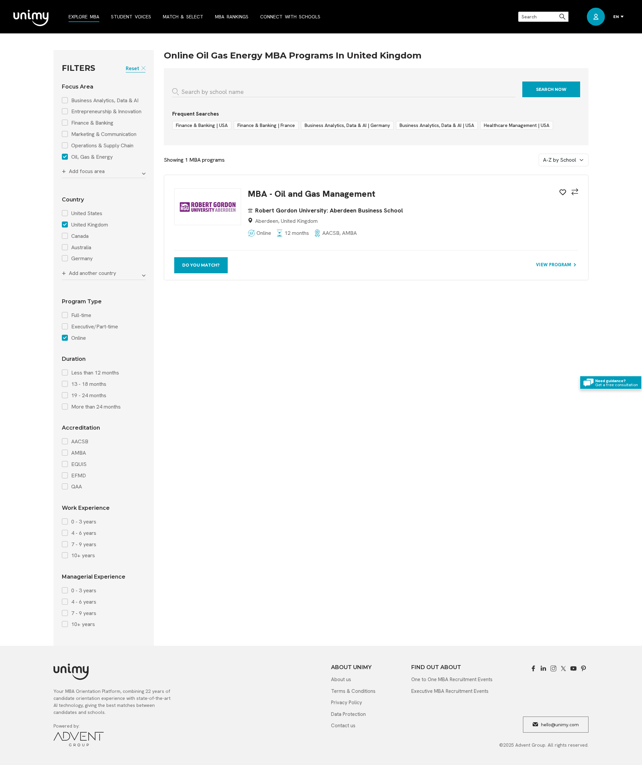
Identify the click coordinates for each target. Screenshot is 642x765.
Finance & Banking (92, 123)
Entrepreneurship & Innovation (106, 111)
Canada (80, 236)
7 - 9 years (83, 544)
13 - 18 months (88, 384)
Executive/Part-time (94, 326)
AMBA (78, 453)
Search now (551, 89)
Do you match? (201, 265)
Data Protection (348, 714)
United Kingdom (89, 224)
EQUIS (79, 464)
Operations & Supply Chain (102, 145)
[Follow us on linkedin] (543, 668)
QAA (76, 486)
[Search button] (562, 17)
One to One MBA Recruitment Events (452, 679)
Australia (81, 247)
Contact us (343, 725)
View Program (554, 265)
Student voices (131, 17)
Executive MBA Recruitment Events (450, 691)
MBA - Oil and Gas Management (311, 193)
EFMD (78, 475)
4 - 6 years (83, 533)
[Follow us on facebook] (533, 668)
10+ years (83, 555)
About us (341, 679)
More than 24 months (96, 407)
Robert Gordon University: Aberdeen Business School (329, 210)
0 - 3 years (83, 521)
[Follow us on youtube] (573, 668)
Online (78, 338)
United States (86, 213)
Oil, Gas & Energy (92, 157)
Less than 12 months (95, 372)
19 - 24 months (88, 395)
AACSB (79, 441)
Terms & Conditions (353, 691)
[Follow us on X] (563, 668)
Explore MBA (84, 17)
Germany (82, 258)
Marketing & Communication (103, 134)
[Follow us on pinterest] (583, 668)
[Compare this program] (573, 192)
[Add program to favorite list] (561, 193)
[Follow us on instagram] (553, 668)
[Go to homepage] (30, 18)
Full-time (81, 315)
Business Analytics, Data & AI (104, 100)
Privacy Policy (346, 702)
